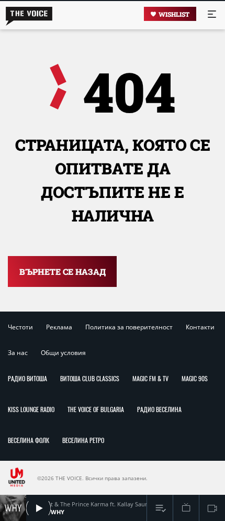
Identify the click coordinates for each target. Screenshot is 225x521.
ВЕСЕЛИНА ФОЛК (28, 440)
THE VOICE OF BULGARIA (96, 409)
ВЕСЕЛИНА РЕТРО (83, 440)
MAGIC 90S (195, 378)
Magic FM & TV (150, 378)
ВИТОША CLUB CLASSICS (89, 378)
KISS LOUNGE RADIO (31, 409)
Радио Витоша (27, 378)
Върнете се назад (62, 271)
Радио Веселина (159, 409)
